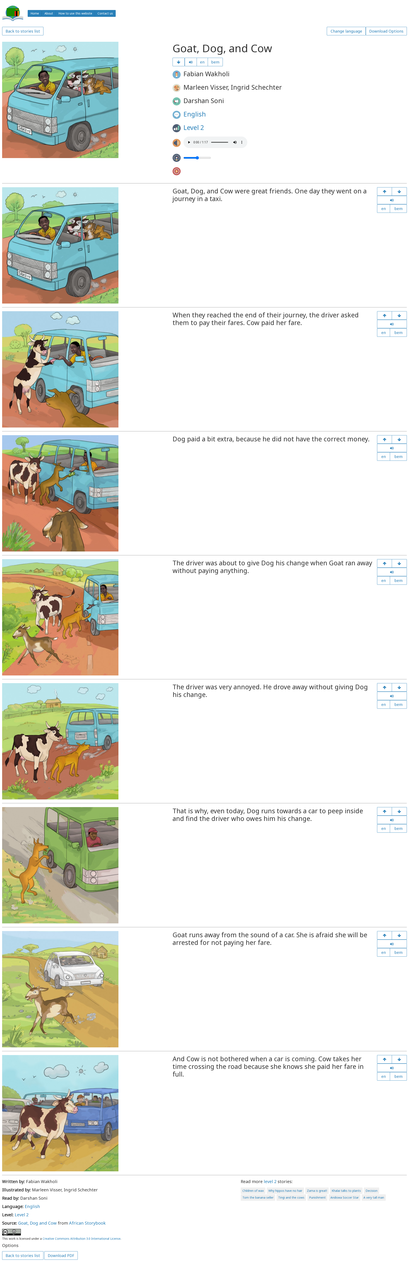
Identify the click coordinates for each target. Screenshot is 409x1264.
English (194, 114)
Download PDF (61, 1255)
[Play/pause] (191, 62)
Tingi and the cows (291, 1197)
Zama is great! (317, 1191)
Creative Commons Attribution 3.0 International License (82, 1239)
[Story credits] (399, 1059)
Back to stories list (23, 31)
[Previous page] (384, 191)
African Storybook (87, 1223)
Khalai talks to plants (346, 1191)
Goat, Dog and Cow (37, 1223)
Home (34, 13)
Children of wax (253, 1191)
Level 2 (193, 127)
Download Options (386, 31)
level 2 (270, 1181)
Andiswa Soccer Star (344, 1197)
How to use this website (75, 13)
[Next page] (179, 62)
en (202, 62)
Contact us (105, 13)
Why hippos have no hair (285, 1191)
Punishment (317, 1197)
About (49, 13)
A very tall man (373, 1197)
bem (215, 62)
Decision (371, 1191)
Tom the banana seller (258, 1197)
